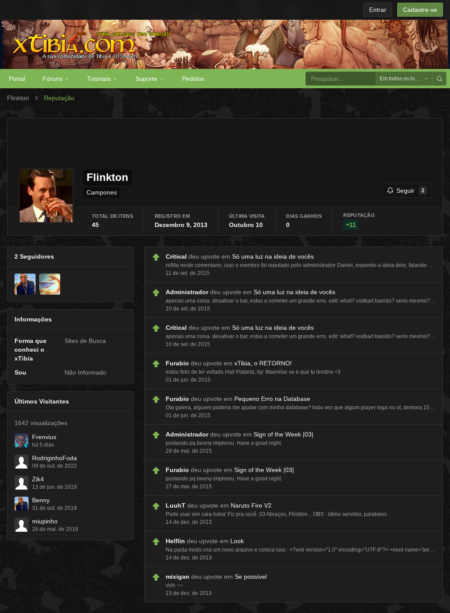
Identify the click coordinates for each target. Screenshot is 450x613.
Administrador (187, 292)
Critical (176, 256)
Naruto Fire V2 (251, 505)
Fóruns (52, 78)
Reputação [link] (59, 97)
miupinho (45, 521)
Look (237, 540)
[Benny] (25, 284)
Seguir (410, 190)
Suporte (146, 78)
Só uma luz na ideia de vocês (273, 256)
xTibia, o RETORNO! (263, 363)
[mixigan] (49, 284)
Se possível (251, 576)
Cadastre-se (420, 9)
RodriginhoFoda (54, 458)
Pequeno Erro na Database (272, 398)
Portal (17, 78)
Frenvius (44, 436)
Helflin (175, 540)
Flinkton (18, 97)
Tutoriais (99, 78)
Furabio (177, 363)
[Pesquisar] (439, 79)
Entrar (377, 9)
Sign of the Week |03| (283, 434)
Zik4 (38, 479)
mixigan (177, 576)
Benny (41, 500)
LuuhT (175, 505)
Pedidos (193, 78)
